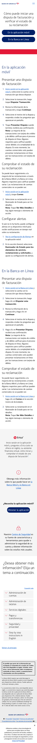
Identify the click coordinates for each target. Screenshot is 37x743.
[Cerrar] (34, 725)
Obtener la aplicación (18, 510)
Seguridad (16, 719)
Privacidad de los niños (8, 721)
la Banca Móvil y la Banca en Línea (19, 485)
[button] (33, 3)
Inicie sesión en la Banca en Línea (19, 288)
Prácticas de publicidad (26, 719)
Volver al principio (9, 648)
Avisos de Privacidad (18, 741)
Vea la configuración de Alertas (18, 236)
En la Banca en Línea (18, 39)
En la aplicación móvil (18, 32)
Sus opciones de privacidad (24, 721)
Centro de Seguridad (21, 534)
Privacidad (9, 719)
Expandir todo (28, 588)
